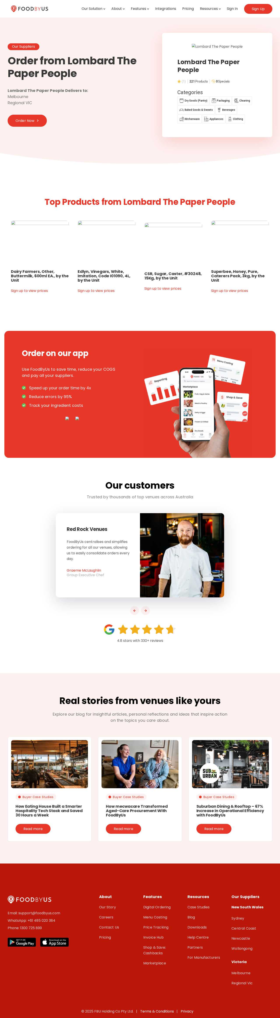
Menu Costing (155, 917)
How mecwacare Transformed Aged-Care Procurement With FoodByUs (137, 811)
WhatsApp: (18, 920)
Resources (209, 8)
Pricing (188, 8)
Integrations (165, 8)
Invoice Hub (153, 937)
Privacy (187, 1011)
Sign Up (258, 8)
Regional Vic (242, 983)
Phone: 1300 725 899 (25, 927)
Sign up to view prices (29, 290)
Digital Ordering (157, 907)
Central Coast (243, 928)
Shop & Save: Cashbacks (154, 950)
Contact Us (109, 927)
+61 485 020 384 (41, 920)
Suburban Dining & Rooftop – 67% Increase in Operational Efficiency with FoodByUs (230, 811)
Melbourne (240, 973)
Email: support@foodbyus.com (34, 913)
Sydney (237, 918)
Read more (33, 828)
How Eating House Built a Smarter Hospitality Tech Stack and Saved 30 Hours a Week (49, 811)
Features (138, 8)
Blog (191, 917)
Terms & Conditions (158, 1011)
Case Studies (198, 907)
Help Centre (198, 937)
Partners (195, 947)
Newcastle (240, 938)
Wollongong (241, 948)
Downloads (197, 927)
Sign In (232, 8)
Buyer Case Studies (38, 797)
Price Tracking (155, 927)
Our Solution (92, 8)
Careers (106, 917)
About (116, 8)
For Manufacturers (203, 957)
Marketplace (154, 963)
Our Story (107, 907)
